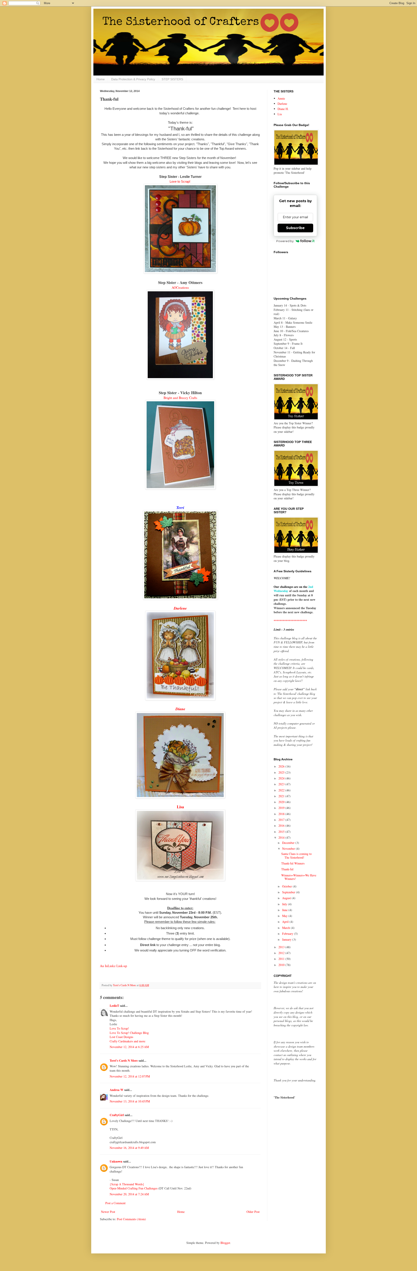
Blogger (225, 1243)
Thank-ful (287, 869)
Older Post (253, 1212)
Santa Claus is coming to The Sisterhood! (296, 855)
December (288, 843)
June (285, 910)
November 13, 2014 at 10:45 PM (130, 1101)
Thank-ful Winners (292, 863)
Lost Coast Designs (121, 1037)
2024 (281, 778)
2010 (281, 965)
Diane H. (283, 109)
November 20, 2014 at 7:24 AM (129, 1194)
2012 (281, 953)
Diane (180, 709)
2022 (281, 790)
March (286, 928)
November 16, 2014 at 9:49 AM (129, 1148)
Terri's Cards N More (124, 1060)
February (288, 934)
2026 (281, 766)
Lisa (180, 807)
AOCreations (180, 287)
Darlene (282, 104)
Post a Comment (115, 1203)
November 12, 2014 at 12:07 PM (130, 1076)
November (289, 848)
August (287, 898)
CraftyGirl (117, 1115)
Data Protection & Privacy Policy (133, 79)
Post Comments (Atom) (131, 1219)
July (285, 904)
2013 (281, 947)
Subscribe (295, 228)
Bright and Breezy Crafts (180, 397)
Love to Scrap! (180, 181)
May (285, 916)
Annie (281, 98)
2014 (281, 837)
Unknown (116, 1161)
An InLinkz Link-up (113, 966)
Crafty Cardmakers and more (127, 1041)
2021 (281, 796)
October (287, 886)
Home (100, 79)
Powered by (285, 241)
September (289, 892)
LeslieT (114, 1005)
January (287, 939)
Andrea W (116, 1089)
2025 (281, 772)
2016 (281, 825)
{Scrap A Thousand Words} (127, 1184)
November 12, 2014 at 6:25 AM (129, 1047)
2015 (281, 832)
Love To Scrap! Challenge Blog (129, 1033)
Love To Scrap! (119, 1028)
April (286, 922)
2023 (281, 784)
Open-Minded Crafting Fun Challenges (134, 1188)
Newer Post (108, 1212)
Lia (280, 114)
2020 (281, 802)
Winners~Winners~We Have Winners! (298, 877)
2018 (281, 814)
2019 (281, 808)
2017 (281, 820)
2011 (281, 959)
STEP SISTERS (172, 79)
